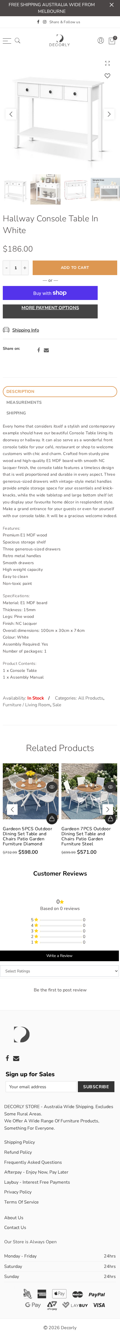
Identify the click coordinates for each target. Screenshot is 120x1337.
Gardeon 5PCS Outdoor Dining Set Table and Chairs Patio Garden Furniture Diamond (27, 836)
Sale (56, 705)
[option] (60, 114)
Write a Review (59, 955)
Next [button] (109, 114)
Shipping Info (25, 330)
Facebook (38, 350)
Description (20, 391)
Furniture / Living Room (26, 705)
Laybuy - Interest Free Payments (37, 1182)
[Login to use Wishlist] (107, 75)
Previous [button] (11, 114)
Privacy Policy (18, 1192)
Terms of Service (21, 1202)
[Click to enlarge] (107, 63)
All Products (90, 698)
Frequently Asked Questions (33, 1162)
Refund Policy (18, 1152)
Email (46, 350)
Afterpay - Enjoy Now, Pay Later (36, 1172)
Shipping (16, 413)
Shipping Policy (19, 1142)
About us (13, 1218)
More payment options (50, 308)
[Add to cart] (51, 818)
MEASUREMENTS (24, 402)
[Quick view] (51, 787)
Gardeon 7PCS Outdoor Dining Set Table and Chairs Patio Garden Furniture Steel (86, 836)
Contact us (15, 1228)
